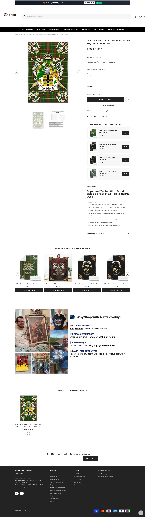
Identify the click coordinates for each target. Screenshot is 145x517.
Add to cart (105, 99)
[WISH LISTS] (140, 16)
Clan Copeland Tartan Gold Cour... (108, 132)
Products (23, 34)
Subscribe (90, 458)
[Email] (106, 116)
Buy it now (108, 106)
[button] (16, 72)
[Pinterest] (95, 116)
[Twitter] (91, 116)
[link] (127, 99)
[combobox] (78, 16)
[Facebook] (88, 116)
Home (16, 34)
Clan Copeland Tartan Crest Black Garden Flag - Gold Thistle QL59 (28, 425)
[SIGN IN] (136, 16)
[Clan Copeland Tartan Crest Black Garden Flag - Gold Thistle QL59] (28, 408)
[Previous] (17, 274)
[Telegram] (103, 116)
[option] (48, 72)
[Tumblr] (99, 116)
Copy (99, 3)
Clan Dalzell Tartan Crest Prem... (58, 284)
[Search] (76, 16)
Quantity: (90, 86)
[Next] (127, 274)
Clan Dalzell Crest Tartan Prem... (116, 284)
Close (129, 3)
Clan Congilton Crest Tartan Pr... (107, 145)
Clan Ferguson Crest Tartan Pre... (107, 159)
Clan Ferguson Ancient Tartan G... (108, 172)
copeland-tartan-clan (28, 433)
